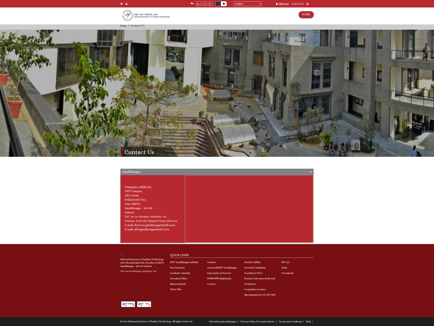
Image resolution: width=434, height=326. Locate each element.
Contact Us (297, 3)
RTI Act (286, 262)
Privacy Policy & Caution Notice (258, 321)
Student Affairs (252, 262)
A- (210, 3)
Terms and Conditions (290, 321)
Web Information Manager (223, 321)
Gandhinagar (131, 171)
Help (308, 321)
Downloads (288, 273)
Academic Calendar (180, 273)
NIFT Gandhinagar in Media (184, 262)
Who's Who (176, 289)
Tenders (211, 262)
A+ (198, 3)
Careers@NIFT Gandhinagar (222, 267)
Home (123, 25)
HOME (306, 14)
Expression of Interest (219, 273)
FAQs (284, 267)
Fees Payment (177, 267)
